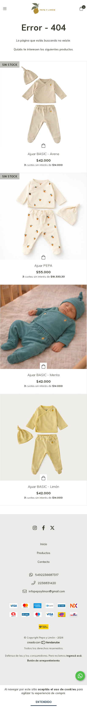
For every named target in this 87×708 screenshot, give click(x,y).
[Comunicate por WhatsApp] (80, 676)
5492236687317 (46, 575)
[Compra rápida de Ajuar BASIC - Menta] (43, 366)
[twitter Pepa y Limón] (52, 528)
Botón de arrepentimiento (43, 660)
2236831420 (47, 583)
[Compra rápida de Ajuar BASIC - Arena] (43, 145)
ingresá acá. (74, 655)
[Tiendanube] (44, 643)
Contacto (44, 561)
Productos (43, 553)
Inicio (43, 544)
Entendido (44, 702)
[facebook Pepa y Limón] (43, 528)
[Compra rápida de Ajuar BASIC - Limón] (43, 477)
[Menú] (7, 8)
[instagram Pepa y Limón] (35, 528)
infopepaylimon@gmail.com (47, 591)
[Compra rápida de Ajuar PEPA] (43, 256)
